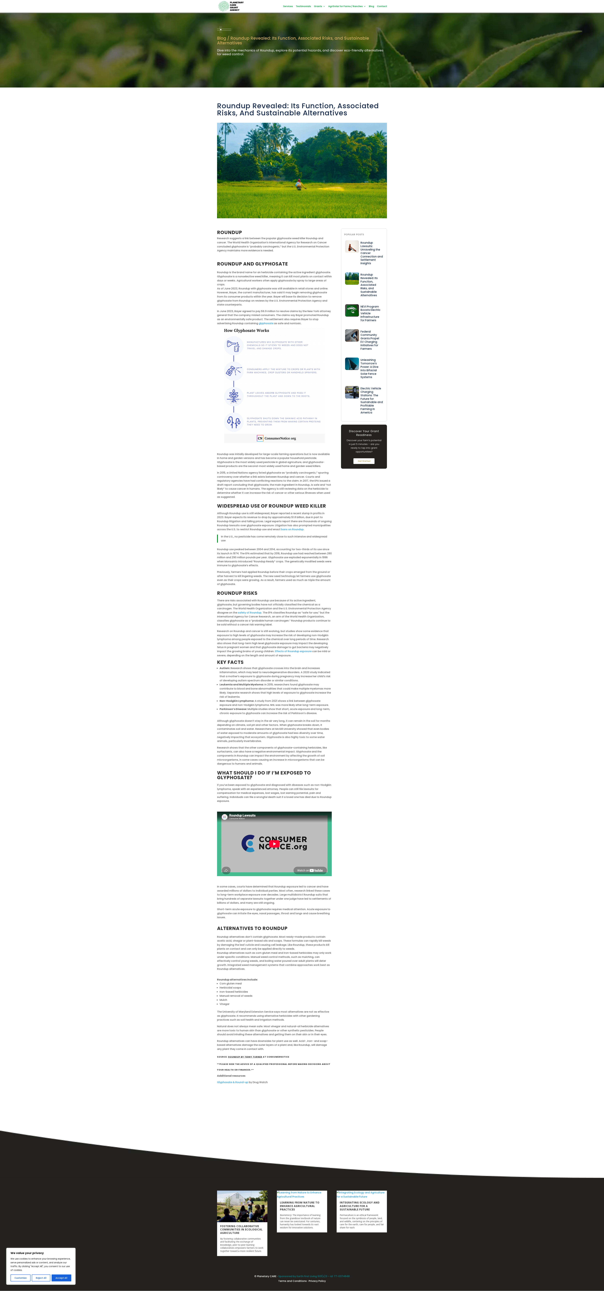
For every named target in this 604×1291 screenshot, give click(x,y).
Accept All (61, 1278)
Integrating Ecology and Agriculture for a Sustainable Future (360, 1206)
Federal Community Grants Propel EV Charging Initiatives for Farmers (370, 340)
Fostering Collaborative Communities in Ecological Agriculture (241, 1229)
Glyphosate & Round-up (232, 1082)
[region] (41, 1266)
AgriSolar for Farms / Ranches (345, 6)
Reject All (41, 1278)
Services (288, 6)
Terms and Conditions (292, 1281)
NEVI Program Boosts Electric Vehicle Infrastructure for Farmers (370, 313)
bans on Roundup (292, 529)
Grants (318, 6)
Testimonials (303, 6)
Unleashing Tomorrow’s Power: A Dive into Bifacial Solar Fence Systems (369, 368)
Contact (382, 6)
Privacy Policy (317, 1281)
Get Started (364, 461)
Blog (371, 6)
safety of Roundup (249, 612)
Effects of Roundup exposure (293, 651)
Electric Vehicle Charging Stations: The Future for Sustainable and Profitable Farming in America (372, 400)
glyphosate (266, 323)
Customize (20, 1278)
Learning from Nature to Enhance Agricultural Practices (299, 1206)
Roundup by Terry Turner (245, 1056)
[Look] (352, 252)
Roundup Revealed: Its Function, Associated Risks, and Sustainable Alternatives (369, 285)
